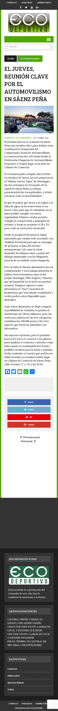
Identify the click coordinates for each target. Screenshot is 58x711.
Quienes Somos (44, 2)
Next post (26, 441)
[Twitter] (26, 7)
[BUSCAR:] (29, 46)
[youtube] (31, 7)
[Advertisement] (32, 384)
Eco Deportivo (23, 138)
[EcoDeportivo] (29, 23)
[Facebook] (20, 7)
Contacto (12, 2)
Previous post (31, 437)
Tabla (10, 689)
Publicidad (27, 2)
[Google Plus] (37, 7)
